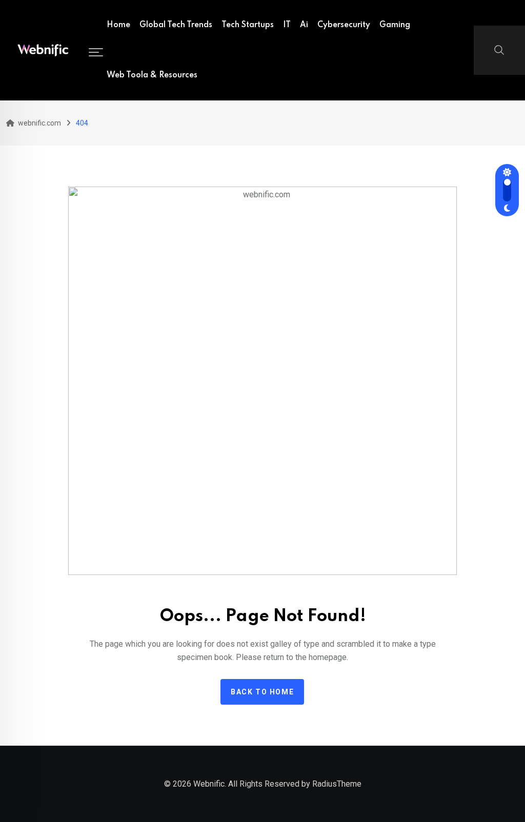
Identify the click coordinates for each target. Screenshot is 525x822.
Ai (304, 25)
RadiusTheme (336, 784)
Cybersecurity (343, 25)
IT (287, 25)
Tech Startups (247, 25)
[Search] (499, 49)
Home (118, 25)
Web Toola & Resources (152, 75)
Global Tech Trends (175, 25)
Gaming (394, 25)
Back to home (262, 692)
